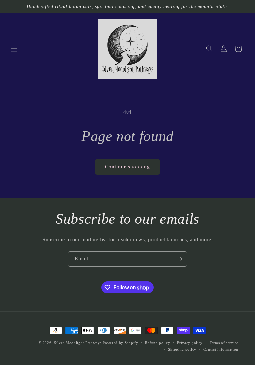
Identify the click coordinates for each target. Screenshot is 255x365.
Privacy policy (190, 343)
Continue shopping (127, 166)
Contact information (220, 349)
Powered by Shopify (120, 343)
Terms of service (224, 343)
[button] (14, 48)
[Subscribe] (179, 259)
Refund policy (157, 343)
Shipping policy (182, 349)
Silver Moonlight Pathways (78, 343)
